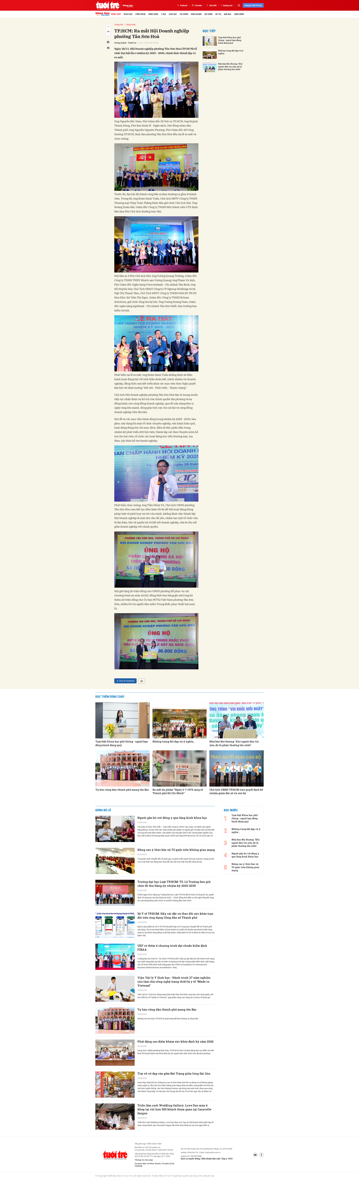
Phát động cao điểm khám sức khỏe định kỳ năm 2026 (175, 1041)
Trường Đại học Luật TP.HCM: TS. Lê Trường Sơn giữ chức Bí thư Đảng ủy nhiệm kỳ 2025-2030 (174, 883)
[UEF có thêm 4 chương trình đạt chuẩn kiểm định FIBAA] (115, 957)
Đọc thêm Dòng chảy (109, 696)
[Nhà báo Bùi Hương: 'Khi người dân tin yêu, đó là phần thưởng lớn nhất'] (210, 67)
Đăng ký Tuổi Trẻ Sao (253, 5)
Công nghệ (140, 14)
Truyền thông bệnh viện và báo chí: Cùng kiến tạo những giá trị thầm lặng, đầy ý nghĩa (173, 1174)
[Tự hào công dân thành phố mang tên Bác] (122, 768)
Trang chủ (118, 24)
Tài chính (184, 14)
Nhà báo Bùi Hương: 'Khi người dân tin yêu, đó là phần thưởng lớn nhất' (230, 66)
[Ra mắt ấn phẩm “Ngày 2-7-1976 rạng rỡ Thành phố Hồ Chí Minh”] (179, 768)
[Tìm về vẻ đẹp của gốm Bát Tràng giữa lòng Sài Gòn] (115, 1085)
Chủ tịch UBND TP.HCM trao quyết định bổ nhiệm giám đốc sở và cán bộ (236, 791)
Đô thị (218, 14)
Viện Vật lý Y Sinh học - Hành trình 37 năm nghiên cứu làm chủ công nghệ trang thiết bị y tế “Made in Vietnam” (173, 981)
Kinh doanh (196, 14)
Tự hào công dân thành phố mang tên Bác (122, 789)
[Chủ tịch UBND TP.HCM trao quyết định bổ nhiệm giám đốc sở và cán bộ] (236, 768)
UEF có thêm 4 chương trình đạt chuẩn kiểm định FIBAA (172, 947)
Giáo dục (173, 14)
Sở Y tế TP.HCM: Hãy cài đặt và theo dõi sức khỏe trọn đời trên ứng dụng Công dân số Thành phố (175, 915)
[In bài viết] (141, 680)
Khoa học (128, 14)
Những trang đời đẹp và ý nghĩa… (230, 52)
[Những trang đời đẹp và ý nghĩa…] (210, 54)
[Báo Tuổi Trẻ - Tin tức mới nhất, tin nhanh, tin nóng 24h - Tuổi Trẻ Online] (107, 5)
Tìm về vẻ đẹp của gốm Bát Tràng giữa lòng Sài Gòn (173, 1073)
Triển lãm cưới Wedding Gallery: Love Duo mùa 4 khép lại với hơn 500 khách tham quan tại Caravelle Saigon (174, 1109)
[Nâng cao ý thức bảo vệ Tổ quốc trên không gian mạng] (115, 861)
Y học (163, 14)
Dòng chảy (116, 14)
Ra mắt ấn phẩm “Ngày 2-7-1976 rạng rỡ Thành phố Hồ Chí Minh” (177, 791)
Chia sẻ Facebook (126, 680)
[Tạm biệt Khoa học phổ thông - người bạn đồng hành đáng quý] (210, 41)
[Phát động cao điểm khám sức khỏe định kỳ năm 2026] (115, 1053)
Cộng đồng (239, 14)
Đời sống (208, 14)
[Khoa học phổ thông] (127, 5)
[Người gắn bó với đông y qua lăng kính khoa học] (115, 829)
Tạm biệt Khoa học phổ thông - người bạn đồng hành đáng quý (229, 40)
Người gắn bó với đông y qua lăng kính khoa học (172, 818)
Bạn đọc (227, 14)
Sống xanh (153, 14)
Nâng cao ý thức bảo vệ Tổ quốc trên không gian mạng (176, 850)
